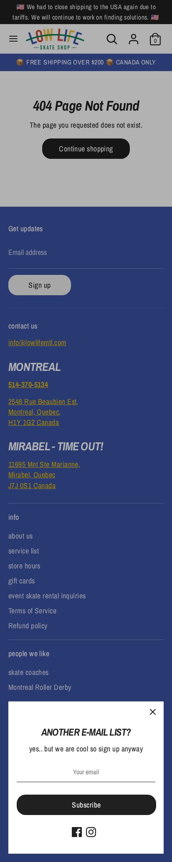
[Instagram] (91, 832)
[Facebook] (77, 832)
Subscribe (86, 805)
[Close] (153, 712)
